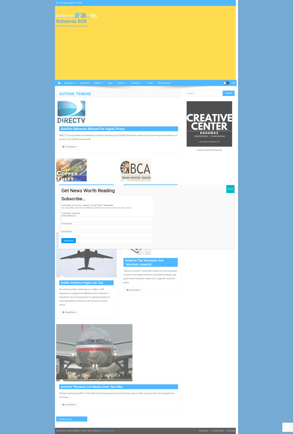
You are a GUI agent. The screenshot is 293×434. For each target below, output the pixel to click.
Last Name (66, 231)
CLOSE (230, 189)
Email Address (68, 215)
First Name (66, 223)
